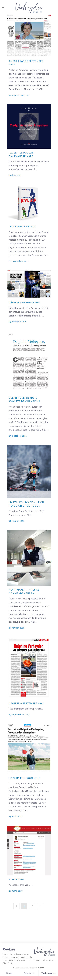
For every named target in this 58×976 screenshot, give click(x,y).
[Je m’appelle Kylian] (29, 203)
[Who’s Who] (29, 850)
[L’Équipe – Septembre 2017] (29, 668)
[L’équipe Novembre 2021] (29, 284)
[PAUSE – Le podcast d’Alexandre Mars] (29, 126)
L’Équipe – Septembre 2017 (26, 703)
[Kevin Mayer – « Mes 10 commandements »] (29, 558)
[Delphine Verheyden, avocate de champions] (29, 362)
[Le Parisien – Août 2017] (29, 749)
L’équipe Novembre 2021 (25, 302)
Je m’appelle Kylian (22, 226)
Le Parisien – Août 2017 (24, 778)
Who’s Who (16, 879)
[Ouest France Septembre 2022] (29, 36)
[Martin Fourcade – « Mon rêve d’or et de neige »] (29, 471)
